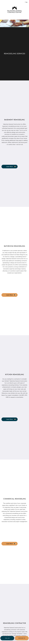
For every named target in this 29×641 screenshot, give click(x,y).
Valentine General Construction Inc (14, 11)
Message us (21, 638)
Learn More (9, 166)
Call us (7, 638)
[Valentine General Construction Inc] (14, 8)
